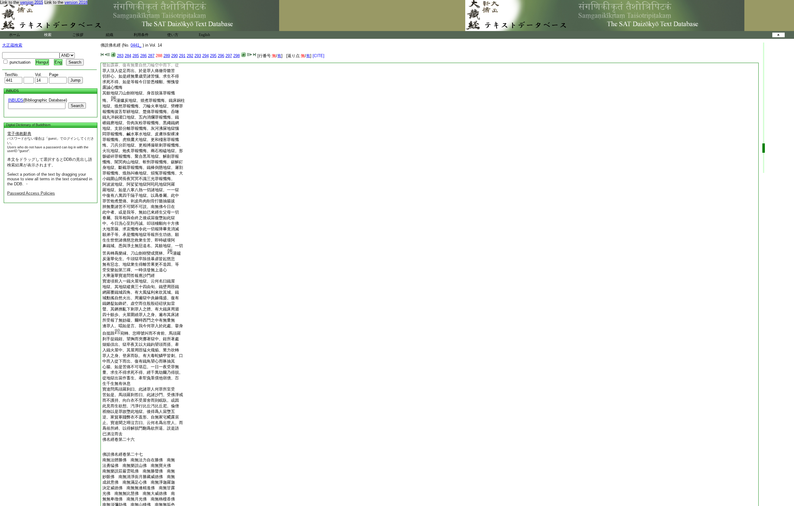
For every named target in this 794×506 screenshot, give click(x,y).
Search (77, 105)
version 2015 (31, 2)
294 (205, 55)
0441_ (136, 45)
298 (236, 55)
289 (166, 55)
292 (190, 55)
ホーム (14, 35)
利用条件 (141, 35)
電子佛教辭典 (19, 133)
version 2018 (76, 2)
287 (151, 55)
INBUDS (15, 100)
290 (174, 55)
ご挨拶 (77, 35)
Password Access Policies (31, 193)
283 (120, 55)
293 (197, 55)
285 (135, 55)
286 (143, 55)
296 (221, 55)
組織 (109, 35)
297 (228, 55)
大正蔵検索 (12, 45)
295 (213, 55)
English (204, 35)
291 (182, 55)
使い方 (172, 35)
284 (128, 55)
